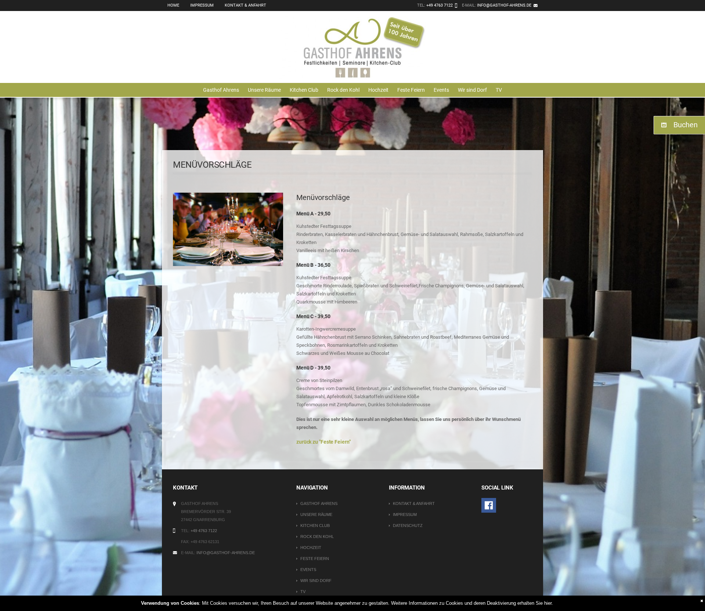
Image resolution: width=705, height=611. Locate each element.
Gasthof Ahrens (221, 90)
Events (441, 90)
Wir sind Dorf (472, 90)
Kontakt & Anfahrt (245, 5)
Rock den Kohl (343, 90)
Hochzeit (378, 90)
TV (499, 90)
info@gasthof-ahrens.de (504, 5)
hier (548, 603)
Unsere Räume (264, 90)
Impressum (202, 5)
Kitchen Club (304, 90)
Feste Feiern (411, 90)
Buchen (685, 124)
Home (173, 5)
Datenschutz (408, 525)
